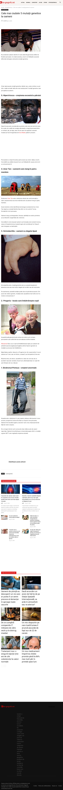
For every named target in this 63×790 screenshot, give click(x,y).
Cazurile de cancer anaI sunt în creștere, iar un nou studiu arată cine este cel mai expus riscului (10, 498)
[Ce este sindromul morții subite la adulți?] (4, 517)
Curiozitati (4, 493)
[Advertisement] (21, 73)
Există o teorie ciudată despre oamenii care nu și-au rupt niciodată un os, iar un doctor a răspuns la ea (31, 498)
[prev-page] (2, 666)
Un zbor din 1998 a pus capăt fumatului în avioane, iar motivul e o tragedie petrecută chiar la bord (35, 532)
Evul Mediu (22, 132)
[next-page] (5, 666)
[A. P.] (2, 21)
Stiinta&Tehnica (8, 7)
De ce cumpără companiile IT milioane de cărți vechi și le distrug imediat (8, 628)
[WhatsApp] (6, 25)
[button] (60, 2)
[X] (10, 25)
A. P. (5, 20)
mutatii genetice (9, 473)
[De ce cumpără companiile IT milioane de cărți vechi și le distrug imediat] (10, 614)
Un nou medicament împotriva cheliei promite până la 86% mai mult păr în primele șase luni (31, 656)
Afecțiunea (4, 343)
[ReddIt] (14, 25)
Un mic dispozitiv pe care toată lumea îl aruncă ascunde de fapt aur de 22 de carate (30, 628)
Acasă (2, 7)
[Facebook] (2, 25)
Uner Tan (10, 198)
